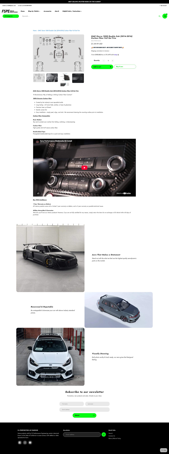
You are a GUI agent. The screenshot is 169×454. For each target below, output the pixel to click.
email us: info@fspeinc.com (9, 5)
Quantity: (97, 60)
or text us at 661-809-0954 (25, 5)
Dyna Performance (96, 41)
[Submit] (104, 434)
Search (111, 433)
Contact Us (112, 436)
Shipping (93, 51)
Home (34, 31)
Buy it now (119, 67)
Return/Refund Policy (115, 438)
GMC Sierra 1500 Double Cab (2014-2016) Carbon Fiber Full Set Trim (59, 31)
